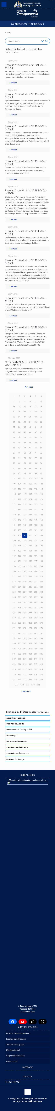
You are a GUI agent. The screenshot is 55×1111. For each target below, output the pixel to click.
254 (19, 613)
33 (25, 422)
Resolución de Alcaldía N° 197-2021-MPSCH (26, 95)
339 (27, 685)
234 (41, 592)
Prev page (29, 387)
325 (14, 674)
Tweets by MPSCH (12, 1082)
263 (35, 618)
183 (24, 551)
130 (30, 504)
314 (19, 664)
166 (30, 535)
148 (30, 520)
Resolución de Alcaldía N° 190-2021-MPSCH (26, 262)
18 (41, 406)
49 (14, 437)
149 (35, 520)
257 (35, 613)
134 (19, 509)
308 (19, 659)
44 (19, 432)
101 (35, 479)
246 (41, 602)
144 (41, 515)
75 (25, 458)
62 (19, 448)
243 (24, 602)
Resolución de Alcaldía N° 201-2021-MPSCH (26, 66)
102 (41, 479)
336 (41, 680)
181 (14, 551)
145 (14, 520)
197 (35, 561)
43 (14, 432)
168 (41, 535)
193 (14, 561)
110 (19, 489)
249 (24, 607)
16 (30, 406)
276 (41, 628)
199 (14, 566)
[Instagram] (36, 1106)
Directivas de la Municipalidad (19, 730)
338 (22, 685)
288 (41, 638)
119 (35, 494)
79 (14, 463)
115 (14, 494)
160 (30, 530)
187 (14, 556)
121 (14, 499)
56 (19, 442)
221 (35, 582)
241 (14, 602)
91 (14, 473)
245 (35, 602)
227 (35, 587)
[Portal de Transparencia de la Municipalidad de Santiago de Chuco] (27, 13)
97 (14, 479)
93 (25, 473)
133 (14, 509)
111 (24, 489)
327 (24, 674)
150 (41, 520)
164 (19, 535)
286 (30, 638)
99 (25, 479)
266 (19, 623)
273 (24, 628)
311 (35, 659)
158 (19, 530)
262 (30, 618)
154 (30, 525)
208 (30, 571)
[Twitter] (24, 1106)
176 (19, 546)
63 (25, 448)
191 (35, 556)
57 (25, 442)
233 (35, 592)
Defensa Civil (11, 1061)
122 (19, 499)
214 (30, 576)
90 (41, 468)
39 (25, 427)
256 (30, 613)
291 (24, 643)
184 (30, 551)
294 (41, 643)
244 (30, 602)
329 (35, 674)
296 (19, 649)
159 (24, 530)
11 (36, 401)
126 (41, 499)
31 (14, 422)
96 (41, 473)
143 (35, 515)
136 (30, 509)
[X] (42, 1021)
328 (30, 674)
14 (19, 406)
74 (19, 458)
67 (14, 453)
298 (30, 649)
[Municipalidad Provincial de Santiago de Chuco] (27, 4)
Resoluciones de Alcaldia (17, 747)
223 (14, 587)
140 (19, 515)
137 (35, 509)
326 (19, 674)
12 (41, 401)
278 (19, 633)
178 (30, 546)
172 (30, 540)
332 (19, 680)
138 (41, 509)
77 (36, 458)
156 (41, 525)
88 (30, 468)
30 (41, 417)
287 (35, 638)
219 (24, 582)
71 (36, 453)
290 (19, 643)
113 (35, 489)
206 (19, 571)
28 (30, 417)
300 (41, 649)
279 (24, 633)
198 (41, 561)
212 (19, 576)
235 (14, 597)
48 (41, 432)
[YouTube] (22, 1021)
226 (30, 587)
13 (14, 406)
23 (36, 412)
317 (35, 664)
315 (24, 664)
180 (41, 546)
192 (41, 556)
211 (14, 576)
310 (30, 659)
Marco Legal (11, 735)
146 (19, 520)
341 (38, 685)
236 (19, 597)
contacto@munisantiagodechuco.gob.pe (28, 780)
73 (14, 458)
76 (30, 458)
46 (30, 432)
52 (30, 437)
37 (14, 427)
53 (36, 437)
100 (30, 479)
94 (30, 473)
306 (41, 654)
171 (24, 540)
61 (14, 448)
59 (36, 442)
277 (14, 633)
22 (30, 412)
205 (14, 571)
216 (41, 576)
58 (30, 442)
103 (14, 484)
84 (41, 463)
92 (19, 473)
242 (19, 602)
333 (24, 680)
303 (24, 654)
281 (35, 633)
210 (41, 571)
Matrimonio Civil (13, 1050)
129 (24, 504)
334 (30, 680)
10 (30, 401)
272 (19, 628)
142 (30, 515)
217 (14, 582)
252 (41, 607)
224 (19, 587)
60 (41, 442)
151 (14, 525)
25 (14, 417)
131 (35, 504)
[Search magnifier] (47, 41)
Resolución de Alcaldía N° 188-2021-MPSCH (26, 329)
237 (24, 597)
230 (19, 592)
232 (30, 592)
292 (30, 643)
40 (30, 427)
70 (30, 453)
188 (19, 556)
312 (41, 659)
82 (30, 463)
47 (36, 432)
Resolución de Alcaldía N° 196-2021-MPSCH (26, 128)
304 (30, 654)
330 (41, 674)
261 (24, 618)
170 (19, 540)
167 (35, 535)
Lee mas (13, 83)
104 (19, 484)
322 (30, 669)
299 (35, 649)
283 (14, 638)
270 (41, 623)
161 (35, 530)
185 (35, 551)
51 (25, 437)
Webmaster (37, 1101)
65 (36, 448)
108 (41, 484)
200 (19, 566)
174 (41, 540)
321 (24, 669)
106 (30, 484)
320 (19, 669)
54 (41, 437)
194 (19, 561)
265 (14, 623)
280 (30, 633)
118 (30, 494)
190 (30, 556)
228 (41, 587)
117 (24, 494)
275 (35, 628)
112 (30, 489)
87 (25, 468)
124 (30, 499)
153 (24, 525)
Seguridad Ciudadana (15, 1056)
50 (19, 437)
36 (41, 422)
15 (25, 406)
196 (30, 561)
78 (41, 458)
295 (14, 649)
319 (14, 669)
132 (41, 504)
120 (41, 494)
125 (35, 499)
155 (35, 525)
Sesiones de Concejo (15, 759)
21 (25, 412)
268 (30, 623)
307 (14, 659)
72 (41, 453)
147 (24, 520)
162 (41, 530)
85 (14, 468)
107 (35, 484)
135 (24, 509)
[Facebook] (13, 1021)
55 (14, 442)
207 (24, 571)
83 (36, 463)
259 (14, 618)
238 (30, 597)
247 (14, 607)
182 (19, 551)
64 (30, 448)
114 (41, 489)
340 (32, 685)
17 (36, 406)
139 (14, 515)
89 (36, 468)
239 (35, 597)
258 (41, 613)
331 (14, 680)
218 (19, 582)
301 (14, 654)
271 (14, 628)
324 (41, 669)
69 (25, 453)
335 (35, 680)
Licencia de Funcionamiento (18, 1033)
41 (36, 427)
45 (25, 432)
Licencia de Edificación (16, 1039)
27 (25, 417)
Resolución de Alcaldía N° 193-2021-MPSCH (26, 192)
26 (19, 417)
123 (24, 499)
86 (19, 468)
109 (14, 489)
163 (14, 535)
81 (25, 463)
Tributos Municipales (15, 1044)
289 (14, 643)
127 (14, 504)
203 (35, 566)
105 (24, 484)
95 (36, 473)
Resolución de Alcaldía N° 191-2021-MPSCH (26, 232)
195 (24, 561)
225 (24, 587)
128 (19, 504)
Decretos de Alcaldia (15, 724)
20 (19, 412)
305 (35, 654)
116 (19, 494)
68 (19, 453)
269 (35, 623)
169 (14, 540)
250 (30, 607)
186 (41, 551)
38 (19, 427)
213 (24, 576)
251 (35, 607)
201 (24, 566)
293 (35, 643)
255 (24, 613)
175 (14, 546)
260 (19, 618)
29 (36, 417)
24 (41, 412)
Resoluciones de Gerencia (17, 753)
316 (30, 664)
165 (24, 535)
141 (24, 515)
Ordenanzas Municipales (16, 741)
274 (30, 628)
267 (24, 623)
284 (19, 638)
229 (14, 592)
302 (19, 654)
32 (19, 422)
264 (41, 618)
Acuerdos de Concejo (15, 718)
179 (35, 546)
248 (19, 607)
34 (30, 422)
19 (14, 412)
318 (41, 664)
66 (41, 448)
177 (24, 546)
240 (41, 597)
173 (35, 540)
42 (41, 427)
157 (14, 530)
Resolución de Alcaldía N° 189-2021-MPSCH (26, 299)
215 (35, 576)
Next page (26, 691)
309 (24, 659)
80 (19, 463)
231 (24, 592)
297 (24, 649)
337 (16, 685)
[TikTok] (32, 1021)
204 (41, 566)
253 (14, 613)
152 (19, 525)
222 (41, 582)
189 (24, 556)
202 (30, 566)
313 (14, 664)
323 (35, 669)
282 (41, 633)
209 (35, 571)
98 (19, 479)
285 (24, 638)
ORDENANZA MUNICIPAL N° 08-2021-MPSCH (24, 363)
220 (30, 582)
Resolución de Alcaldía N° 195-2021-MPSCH (26, 162)
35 (36, 422)
